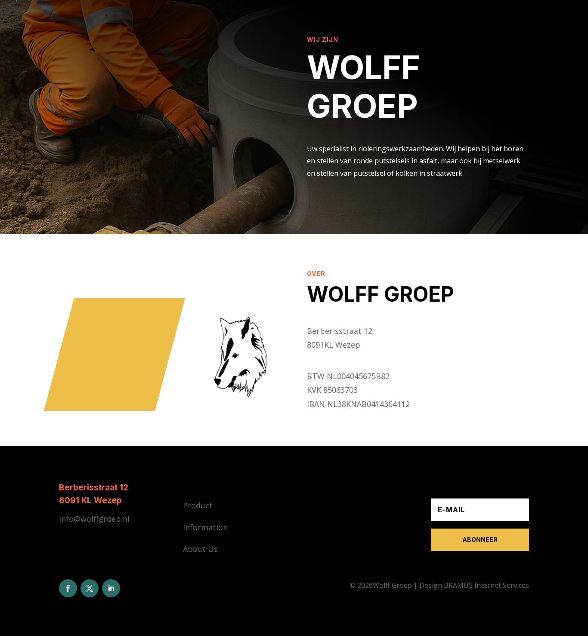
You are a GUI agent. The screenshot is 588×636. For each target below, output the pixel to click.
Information (205, 527)
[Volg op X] (89, 588)
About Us (200, 549)
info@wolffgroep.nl (94, 519)
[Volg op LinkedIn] (111, 588)
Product (198, 505)
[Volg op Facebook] (68, 588)
